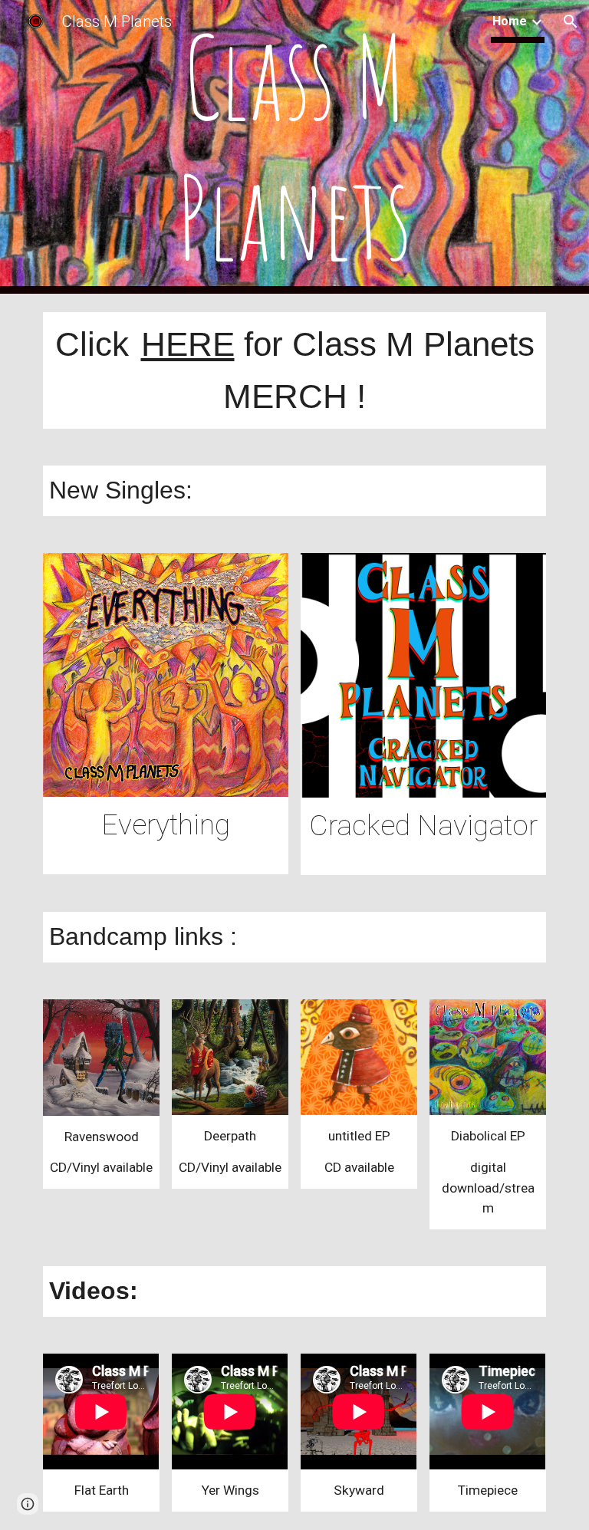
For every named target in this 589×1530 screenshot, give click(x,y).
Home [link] (509, 21)
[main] (294, 147)
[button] (570, 21)
